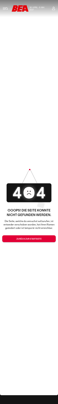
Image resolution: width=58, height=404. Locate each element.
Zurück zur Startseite (29, 239)
